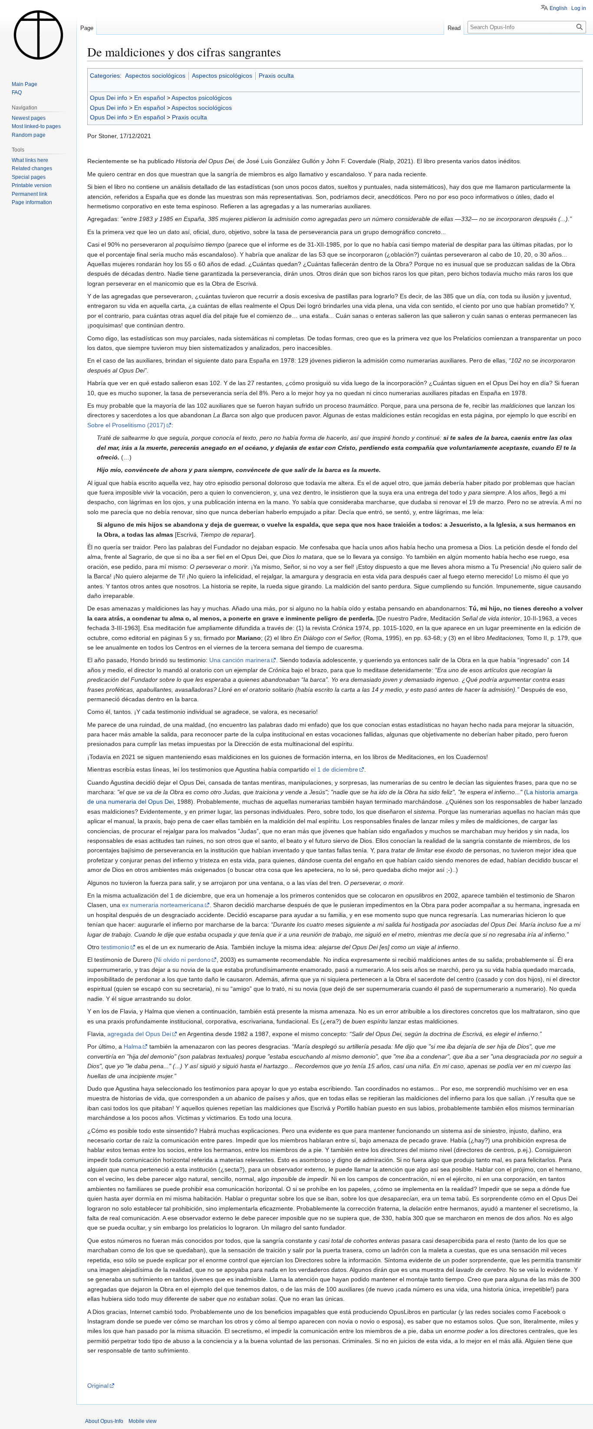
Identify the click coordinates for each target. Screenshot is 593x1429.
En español (149, 97)
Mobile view (142, 1421)
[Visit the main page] (38, 34)
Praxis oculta (276, 75)
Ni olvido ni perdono (183, 959)
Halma (133, 1046)
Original (98, 1385)
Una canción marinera (239, 660)
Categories (105, 75)
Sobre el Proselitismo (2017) (126, 425)
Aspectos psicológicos (222, 75)
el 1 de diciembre (334, 769)
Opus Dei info (108, 97)
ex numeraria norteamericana (163, 904)
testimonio (115, 947)
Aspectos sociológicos (155, 75)
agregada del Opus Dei (139, 1033)
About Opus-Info (104, 1421)
